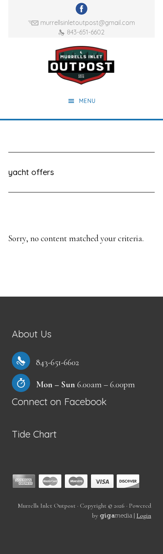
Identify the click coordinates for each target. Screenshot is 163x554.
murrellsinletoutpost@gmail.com (87, 23)
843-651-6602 (85, 32)
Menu (87, 101)
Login (143, 516)
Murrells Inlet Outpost (81, 65)
